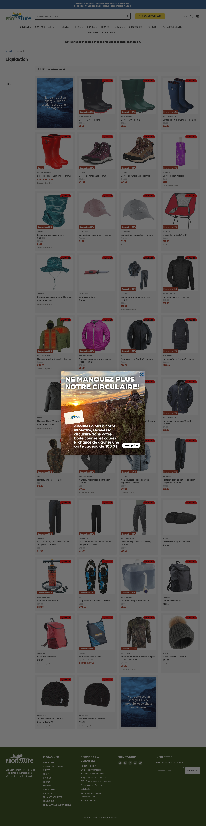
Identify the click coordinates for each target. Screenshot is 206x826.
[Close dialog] (141, 374)
